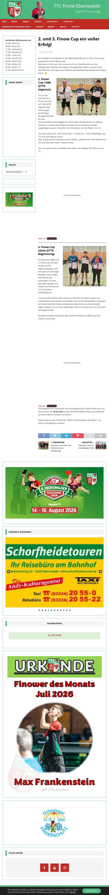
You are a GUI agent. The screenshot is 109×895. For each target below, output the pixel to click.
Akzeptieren (91, 891)
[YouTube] (54, 867)
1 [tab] (39, 610)
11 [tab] (70, 610)
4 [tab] (48, 610)
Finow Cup (68, 21)
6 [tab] (54, 610)
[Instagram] (65, 867)
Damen (26, 21)
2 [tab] (42, 610)
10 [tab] (67, 610)
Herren (38, 21)
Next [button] (100, 572)
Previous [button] (9, 572)
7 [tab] (57, 610)
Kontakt (75, 27)
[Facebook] (44, 867)
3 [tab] (45, 610)
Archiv (63, 27)
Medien (51, 27)
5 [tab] (51, 610)
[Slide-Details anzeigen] (54, 572)
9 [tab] (63, 610)
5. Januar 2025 (47, 52)
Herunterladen (52, 238)
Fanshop (40, 27)
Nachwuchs (52, 21)
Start (4, 21)
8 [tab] (60, 610)
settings (72, 892)
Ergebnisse (42, 238)
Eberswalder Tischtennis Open (16, 27)
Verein (14, 21)
